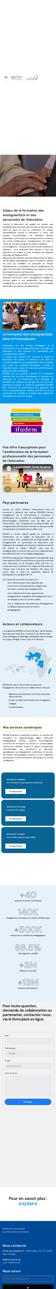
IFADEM (26, 1204)
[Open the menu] (6, 77)
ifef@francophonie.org (12, 1259)
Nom (7, 1035)
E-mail (7, 1060)
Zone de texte (11, 1073)
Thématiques (10, 1048)
